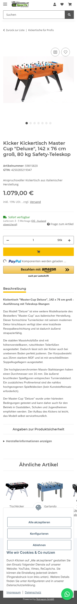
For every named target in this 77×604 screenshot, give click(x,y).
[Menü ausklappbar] (5, 2)
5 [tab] (42, 123)
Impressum (14, 592)
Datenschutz (33, 592)
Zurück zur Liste (15, 30)
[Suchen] (69, 14)
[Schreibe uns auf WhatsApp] (67, 594)
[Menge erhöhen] (69, 240)
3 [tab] (34, 123)
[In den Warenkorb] (6, 42)
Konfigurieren (39, 533)
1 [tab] (26, 123)
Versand (35, 202)
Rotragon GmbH (45, 599)
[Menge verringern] (7, 240)
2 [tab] (30, 123)
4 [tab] (38, 123)
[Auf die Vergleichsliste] (55, 52)
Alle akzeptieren (39, 522)
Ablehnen (39, 545)
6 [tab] (46, 123)
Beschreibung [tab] (14, 289)
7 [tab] (50, 123)
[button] (54, 4)
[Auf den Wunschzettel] (65, 52)
